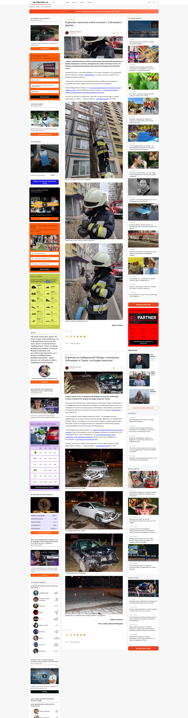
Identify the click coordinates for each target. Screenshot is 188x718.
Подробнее (44, 382)
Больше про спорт (143, 648)
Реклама (89, 2)
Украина (82, 2)
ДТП (66, 642)
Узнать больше (44, 218)
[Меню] (54, 2)
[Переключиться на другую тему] (154, 2)
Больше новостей (143, 305)
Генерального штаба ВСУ (47, 326)
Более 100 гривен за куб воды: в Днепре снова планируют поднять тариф (98, 11)
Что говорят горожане (45, 134)
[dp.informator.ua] (40, 2)
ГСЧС (66, 343)
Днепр (67, 2)
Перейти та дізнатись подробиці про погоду (44, 182)
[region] (45, 179)
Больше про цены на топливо (45, 487)
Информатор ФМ (102, 99)
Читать (44, 575)
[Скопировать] (121, 32)
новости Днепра (75, 343)
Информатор (89, 75)
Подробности (45, 48)
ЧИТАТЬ (44, 692)
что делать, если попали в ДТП (86, 439)
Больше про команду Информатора (143, 408)
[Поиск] (158, 2)
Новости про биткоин (44, 532)
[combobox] (54, 175)
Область (74, 2)
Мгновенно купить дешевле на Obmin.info (143, 342)
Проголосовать (44, 97)
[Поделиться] (117, 32)
